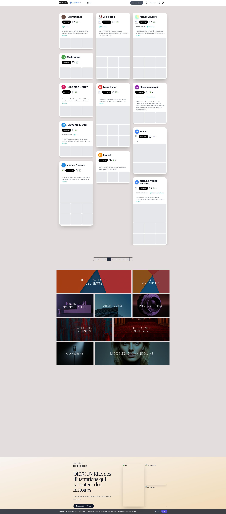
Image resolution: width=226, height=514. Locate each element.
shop (90, 3)
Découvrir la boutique (83, 506)
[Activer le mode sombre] (146, 2)
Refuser (157, 511)
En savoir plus (131, 511)
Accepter (164, 511)
